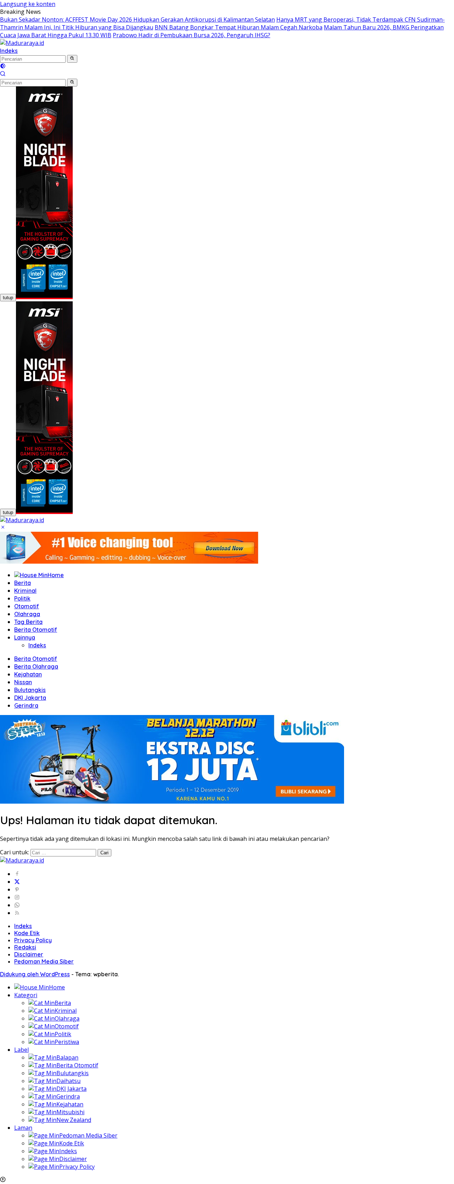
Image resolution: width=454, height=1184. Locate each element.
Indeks (9, 50)
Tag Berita (28, 621)
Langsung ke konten (27, 4)
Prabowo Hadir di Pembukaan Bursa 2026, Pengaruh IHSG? (191, 35)
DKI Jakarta (30, 697)
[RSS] (17, 913)
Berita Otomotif (35, 629)
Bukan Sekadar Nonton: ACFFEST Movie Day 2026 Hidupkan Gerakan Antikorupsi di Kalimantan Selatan (137, 19)
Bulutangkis (30, 689)
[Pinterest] (17, 889)
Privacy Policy (33, 940)
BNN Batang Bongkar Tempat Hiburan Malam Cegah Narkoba (238, 27)
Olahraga (27, 614)
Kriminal (25, 590)
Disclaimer (28, 954)
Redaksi (25, 947)
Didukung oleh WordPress (35, 974)
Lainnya (24, 637)
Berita (22, 582)
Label (21, 1050)
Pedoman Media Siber (44, 961)
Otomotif (26, 606)
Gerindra (26, 705)
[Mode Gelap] (3, 67)
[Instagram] (17, 897)
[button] (72, 59)
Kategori (25, 995)
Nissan (23, 682)
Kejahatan (28, 674)
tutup (8, 297)
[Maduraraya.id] (22, 43)
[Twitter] (17, 882)
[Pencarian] (3, 74)
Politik (22, 598)
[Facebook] (17, 874)
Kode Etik (27, 933)
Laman (23, 1128)
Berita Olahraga (36, 666)
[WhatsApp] (17, 905)
